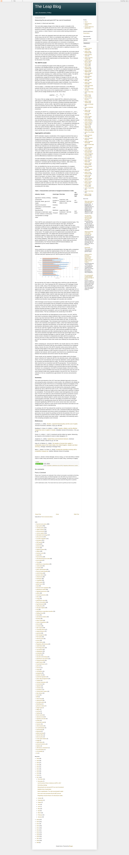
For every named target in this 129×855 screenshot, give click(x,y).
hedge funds (39, 707)
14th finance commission (42, 747)
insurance (38, 724)
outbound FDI (39, 700)
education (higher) (40, 607)
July (39, 804)
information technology (41, 535)
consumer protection (41, 595)
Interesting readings (42, 785)
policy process (39, 536)
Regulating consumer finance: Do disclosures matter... (50, 795)
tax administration (40, 727)
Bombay (38, 618)
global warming (40, 733)
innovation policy (40, 702)
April (39, 810)
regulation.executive (41, 718)
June (39, 806)
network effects (39, 735)
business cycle (39, 553)
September (40, 800)
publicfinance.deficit (41, 589)
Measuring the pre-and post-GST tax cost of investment (51, 787)
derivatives (38, 540)
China (37, 562)
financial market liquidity (42, 571)
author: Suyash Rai (89, 187)
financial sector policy (41, 524)
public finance (39, 662)
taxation (76, 465)
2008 (38, 836)
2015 (38, 821)
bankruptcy (39, 578)
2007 (38, 838)
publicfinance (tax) (40, 600)
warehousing (39, 729)
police (37, 665)
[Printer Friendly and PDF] (39, 464)
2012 (38, 828)
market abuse (39, 742)
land (37, 609)
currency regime (40, 533)
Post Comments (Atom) (46, 516)
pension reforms (40, 575)
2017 (38, 777)
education (38, 655)
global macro (39, 584)
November (40, 781)
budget (38, 740)
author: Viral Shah (89, 191)
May (39, 808)
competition (49, 465)
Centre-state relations (41, 738)
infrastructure (39, 576)
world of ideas (39, 573)
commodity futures (40, 629)
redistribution (39, 651)
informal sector (39, 638)
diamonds (38, 731)
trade (37, 585)
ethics (37, 596)
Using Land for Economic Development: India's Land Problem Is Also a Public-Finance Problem (89, 258)
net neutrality (39, 751)
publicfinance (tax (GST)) (57, 465)
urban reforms (39, 642)
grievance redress (40, 705)
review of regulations (41, 622)
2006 (38, 840)
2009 (38, 834)
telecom (38, 624)
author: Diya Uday (89, 91)
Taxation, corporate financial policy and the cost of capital (62, 424)
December (40, 779)
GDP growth (39, 542)
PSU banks (39, 636)
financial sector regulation (42, 587)
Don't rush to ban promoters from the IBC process (49, 793)
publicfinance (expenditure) (42, 564)
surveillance (39, 689)
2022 (38, 766)
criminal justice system (41, 691)
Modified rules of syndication (44, 789)
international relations (41, 616)
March (39, 812)
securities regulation (41, 538)
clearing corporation (41, 682)
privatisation (39, 653)
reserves (38, 667)
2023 (38, 764)
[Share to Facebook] (48, 463)
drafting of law (39, 613)
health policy (39, 605)
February (40, 814)
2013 (38, 825)
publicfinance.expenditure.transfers (44, 611)
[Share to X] (46, 463)
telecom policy (39, 736)
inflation (38, 551)
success (38, 711)
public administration (41, 569)
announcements (40, 531)
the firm (38, 547)
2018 (38, 775)
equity (37, 555)
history (37, 615)
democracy (39, 545)
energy (38, 598)
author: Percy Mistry (89, 132)
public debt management (42, 678)
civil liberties (39, 671)
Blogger (71, 846)
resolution (38, 687)
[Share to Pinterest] (49, 463)
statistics (38, 746)
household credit (40, 722)
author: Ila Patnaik (89, 104)
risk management (40, 635)
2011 (38, 830)
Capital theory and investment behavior (57, 439)
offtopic (38, 709)
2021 (38, 769)
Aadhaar (38, 713)
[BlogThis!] (45, 463)
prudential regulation (41, 676)
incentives (38, 625)
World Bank (39, 704)
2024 (38, 762)
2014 (38, 823)
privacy (38, 640)
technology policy (40, 647)
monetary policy (40, 527)
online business (40, 725)
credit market (39, 565)
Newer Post (38, 514)
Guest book (87, 247)
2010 (38, 832)
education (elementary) (41, 656)
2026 (38, 758)
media (37, 669)
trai (37, 753)
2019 (38, 773)
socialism (38, 567)
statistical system (40, 549)
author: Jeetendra (89, 107)
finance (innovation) (41, 602)
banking (38, 544)
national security (40, 716)
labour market (39, 620)
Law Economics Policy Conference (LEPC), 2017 (49, 783)
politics (38, 593)
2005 (38, 842)
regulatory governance (41, 591)
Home (57, 514)
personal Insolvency (41, 744)
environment (39, 684)
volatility (38, 680)
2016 (38, 819)
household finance (40, 664)
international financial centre (43, 558)
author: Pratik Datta (89, 144)
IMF (37, 696)
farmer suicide (39, 715)
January (40, 817)
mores (37, 695)
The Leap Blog (48, 6)
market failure (39, 645)
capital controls (39, 529)
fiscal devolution (40, 749)
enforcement (39, 698)
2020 (38, 771)
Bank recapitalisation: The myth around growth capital (50, 791)
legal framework (40, 604)
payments (38, 633)
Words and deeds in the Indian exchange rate (89, 233)
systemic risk (39, 675)
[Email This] (44, 463)
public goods (39, 582)
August (39, 802)
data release (39, 693)
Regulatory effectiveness (68, 465)
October (40, 798)
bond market (39, 560)
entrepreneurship (40, 660)
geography (38, 673)
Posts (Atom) (86, 33)
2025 (38, 760)
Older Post (76, 514)
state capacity (39, 627)
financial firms (39, 556)
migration (38, 685)
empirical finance (40, 631)
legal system (39, 525)
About (86, 21)
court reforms (39, 649)
